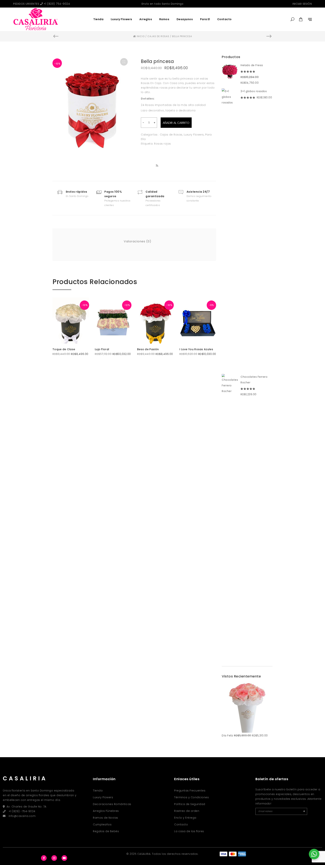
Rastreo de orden (186, 811)
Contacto (224, 19)
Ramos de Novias (105, 818)
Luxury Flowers (121, 19)
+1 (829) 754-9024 (56, 4)
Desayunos (185, 19)
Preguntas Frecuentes (189, 790)
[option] (91, 108)
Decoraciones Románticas (112, 804)
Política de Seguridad (189, 804)
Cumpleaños (102, 824)
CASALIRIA (25, 778)
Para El (205, 19)
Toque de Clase (63, 349)
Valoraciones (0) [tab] (137, 241)
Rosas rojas (162, 144)
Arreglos (145, 19)
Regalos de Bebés (106, 831)
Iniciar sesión (302, 4)
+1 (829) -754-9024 (22, 811)
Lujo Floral (102, 349)
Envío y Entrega (185, 818)
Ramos (164, 19)
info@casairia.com (22, 816)
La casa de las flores (189, 831)
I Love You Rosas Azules (196, 349)
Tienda (98, 19)
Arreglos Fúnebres (106, 811)
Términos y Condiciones (191, 797)
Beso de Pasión (148, 349)
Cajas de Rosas (171, 134)
